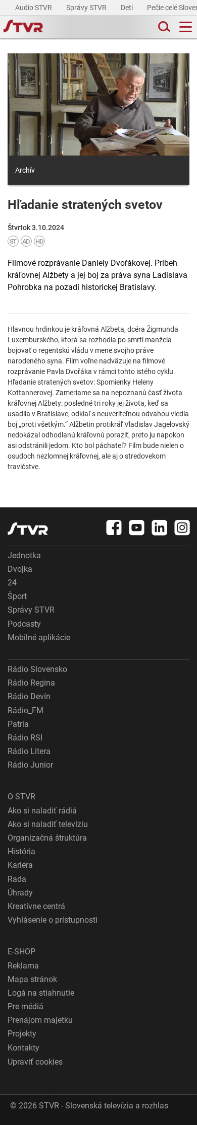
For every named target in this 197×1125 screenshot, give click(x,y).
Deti (127, 8)
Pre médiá (25, 1006)
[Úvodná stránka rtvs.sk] (23, 27)
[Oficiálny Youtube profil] (137, 527)
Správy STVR (87, 8)
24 (12, 582)
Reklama (23, 965)
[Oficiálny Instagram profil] (182, 527)
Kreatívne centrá (36, 906)
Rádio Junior (30, 765)
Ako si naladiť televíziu (48, 824)
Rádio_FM (25, 710)
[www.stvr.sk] (28, 529)
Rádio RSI (25, 737)
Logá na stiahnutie (41, 993)
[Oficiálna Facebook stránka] (114, 527)
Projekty (22, 1033)
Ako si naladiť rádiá (42, 810)
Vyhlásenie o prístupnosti (52, 920)
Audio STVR (34, 8)
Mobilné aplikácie (39, 637)
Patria (18, 724)
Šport (17, 596)
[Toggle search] (163, 27)
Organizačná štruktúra (47, 838)
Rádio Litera (29, 751)
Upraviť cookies (35, 1062)
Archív (25, 170)
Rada (17, 879)
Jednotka (24, 555)
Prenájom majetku (40, 1020)
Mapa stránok (32, 979)
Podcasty (24, 624)
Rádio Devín (29, 696)
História (21, 851)
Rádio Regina (31, 683)
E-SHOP (21, 951)
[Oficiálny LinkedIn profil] (160, 527)
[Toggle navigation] (185, 27)
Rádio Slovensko (37, 669)
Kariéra (20, 865)
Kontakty (23, 1048)
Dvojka (20, 569)
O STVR (21, 796)
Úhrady (20, 892)
